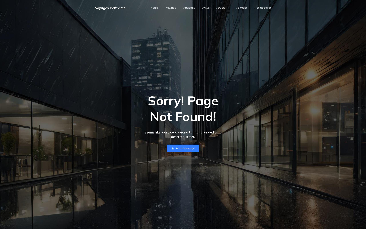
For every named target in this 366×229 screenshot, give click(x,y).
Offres (205, 7)
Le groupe (241, 7)
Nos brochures (262, 7)
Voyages (171, 7)
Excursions (189, 7)
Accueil (155, 7)
